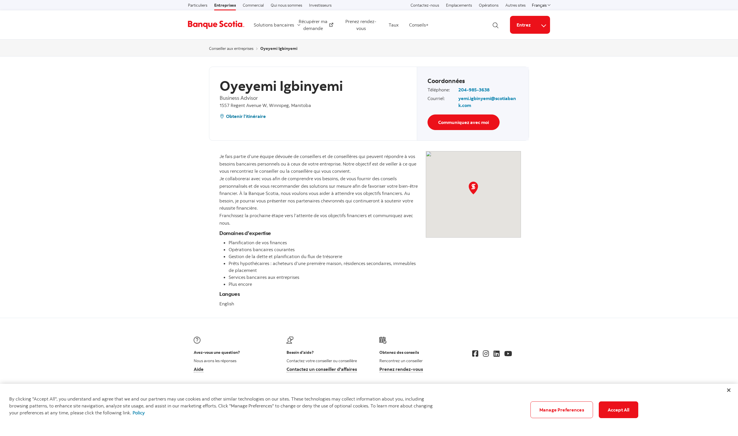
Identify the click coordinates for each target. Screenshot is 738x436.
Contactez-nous (425, 5)
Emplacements (459, 5)
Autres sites (515, 5)
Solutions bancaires (274, 25)
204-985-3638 (474, 90)
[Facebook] (475, 353)
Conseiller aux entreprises (231, 48)
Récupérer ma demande (314, 24)
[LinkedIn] (497, 353)
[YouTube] (508, 353)
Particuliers (197, 5)
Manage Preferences (561, 410)
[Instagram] (486, 353)
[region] (369, 410)
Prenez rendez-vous (360, 24)
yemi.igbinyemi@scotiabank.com (487, 101)
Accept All (619, 410)
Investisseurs (320, 5)
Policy (139, 413)
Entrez (524, 25)
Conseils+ (419, 25)
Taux (394, 25)
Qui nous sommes (286, 5)
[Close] (728, 390)
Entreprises (225, 5)
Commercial (253, 5)
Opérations (488, 5)
